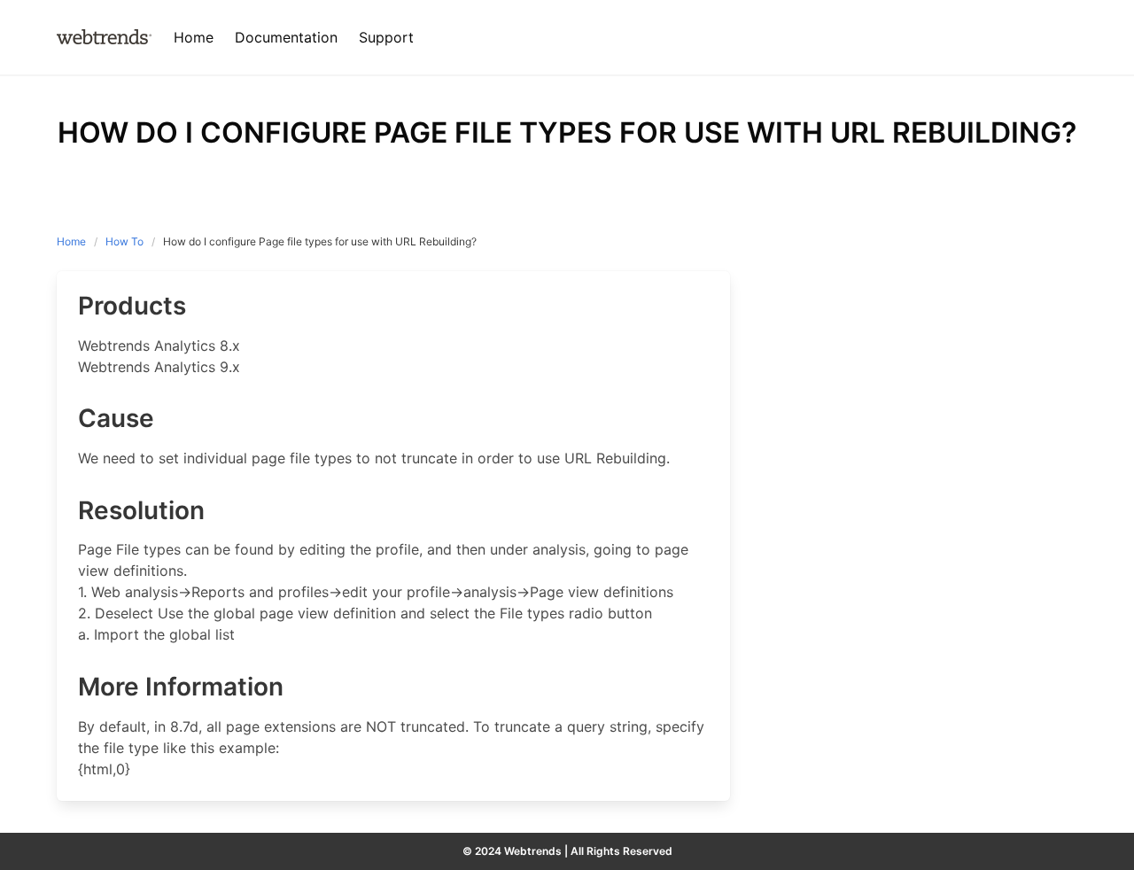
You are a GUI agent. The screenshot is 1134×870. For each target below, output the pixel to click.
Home (71, 241)
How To (124, 241)
